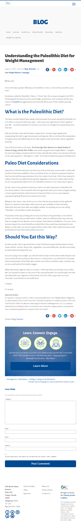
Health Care (25, 32)
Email (7, 437)
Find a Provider (29, 486)
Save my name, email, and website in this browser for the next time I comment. (31, 456)
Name (7, 428)
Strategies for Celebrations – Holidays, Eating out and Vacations (30, 379)
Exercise (16, 32)
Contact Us (46, 494)
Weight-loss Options (13, 38)
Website (7, 445)
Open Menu (74, 4)
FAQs (26, 490)
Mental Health (37, 32)
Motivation (49, 32)
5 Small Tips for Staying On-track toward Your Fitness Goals (52, 382)
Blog (26, 69)
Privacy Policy (47, 490)
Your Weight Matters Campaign (17, 73)
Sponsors (27, 494)
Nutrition (58, 32)
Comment (8, 399)
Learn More (40, 366)
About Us (45, 486)
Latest (8, 32)
